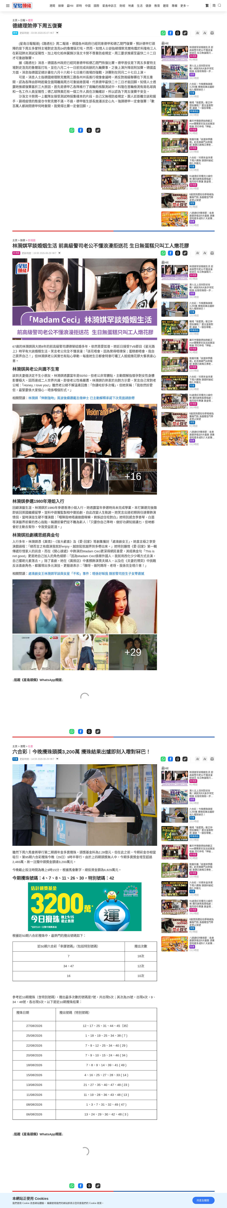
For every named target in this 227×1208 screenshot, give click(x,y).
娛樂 (22, 240)
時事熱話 (194, 111)
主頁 (14, 20)
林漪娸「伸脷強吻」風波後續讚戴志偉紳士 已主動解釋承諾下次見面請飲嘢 (81, 398)
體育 (30, 20)
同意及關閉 (203, 1200)
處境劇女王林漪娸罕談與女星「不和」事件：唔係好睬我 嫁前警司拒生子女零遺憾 (86, 573)
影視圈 (193, 56)
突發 (192, 203)
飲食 (192, 222)
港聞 (22, 746)
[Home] (22, 5)
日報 (22, 20)
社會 (192, 93)
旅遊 (192, 75)
